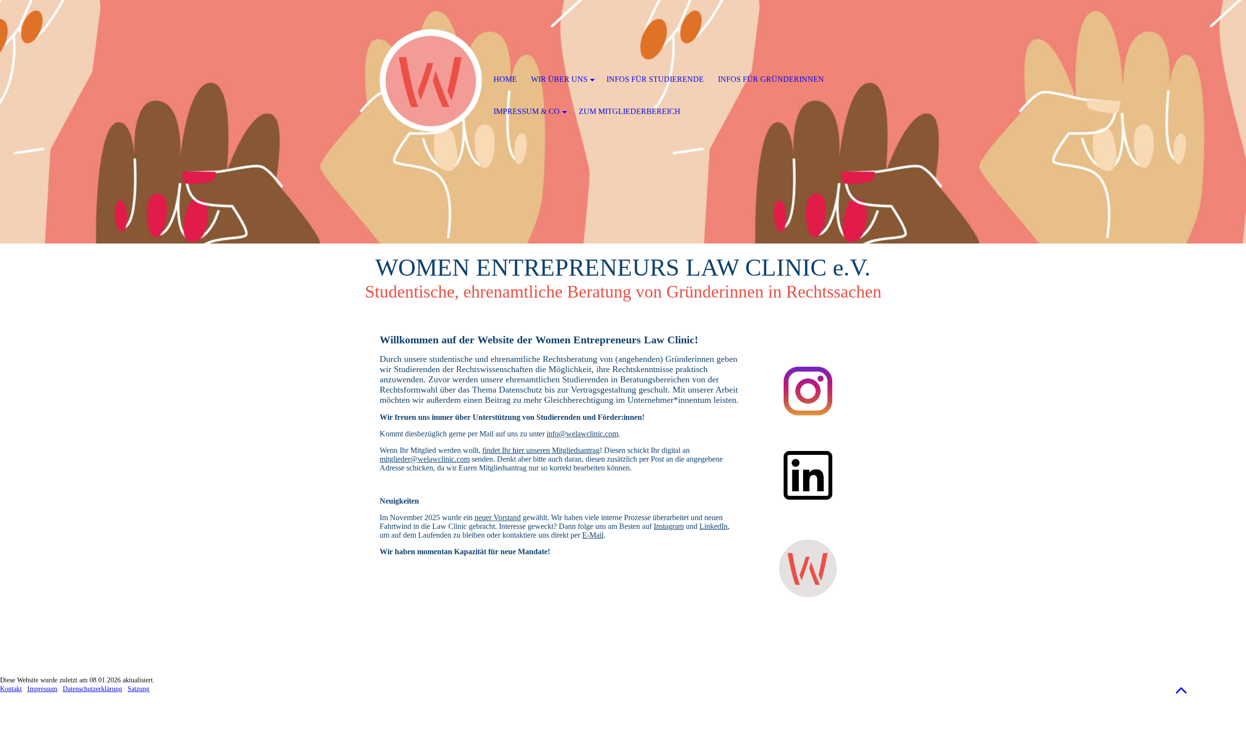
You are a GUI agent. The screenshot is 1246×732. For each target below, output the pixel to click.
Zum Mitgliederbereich (629, 111)
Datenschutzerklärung (92, 689)
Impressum (42, 689)
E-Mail (593, 535)
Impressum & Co (527, 111)
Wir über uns (559, 79)
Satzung (138, 689)
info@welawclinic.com (582, 434)
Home (505, 79)
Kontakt (11, 689)
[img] (431, 80)
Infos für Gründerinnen (771, 79)
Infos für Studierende (655, 79)
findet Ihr (496, 450)
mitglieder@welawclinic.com (425, 459)
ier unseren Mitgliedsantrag (558, 450)
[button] (1181, 690)
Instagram (669, 526)
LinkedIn (713, 526)
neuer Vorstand (498, 517)
